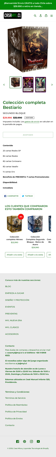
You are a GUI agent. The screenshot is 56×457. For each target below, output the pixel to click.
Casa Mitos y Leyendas (22, 448)
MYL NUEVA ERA (13, 320)
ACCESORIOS (11, 334)
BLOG (8, 286)
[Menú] (51, 15)
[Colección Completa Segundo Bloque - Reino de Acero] (35, 224)
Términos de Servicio (15, 398)
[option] (15, 82)
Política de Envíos (14, 418)
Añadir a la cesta (14, 255)
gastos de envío (31, 121)
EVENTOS (10, 307)
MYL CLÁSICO (12, 327)
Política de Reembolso (16, 405)
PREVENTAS (11, 313)
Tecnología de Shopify (40, 448)
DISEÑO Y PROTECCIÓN (17, 300)
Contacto (9, 425)
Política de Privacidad (16, 411)
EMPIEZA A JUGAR (14, 293)
